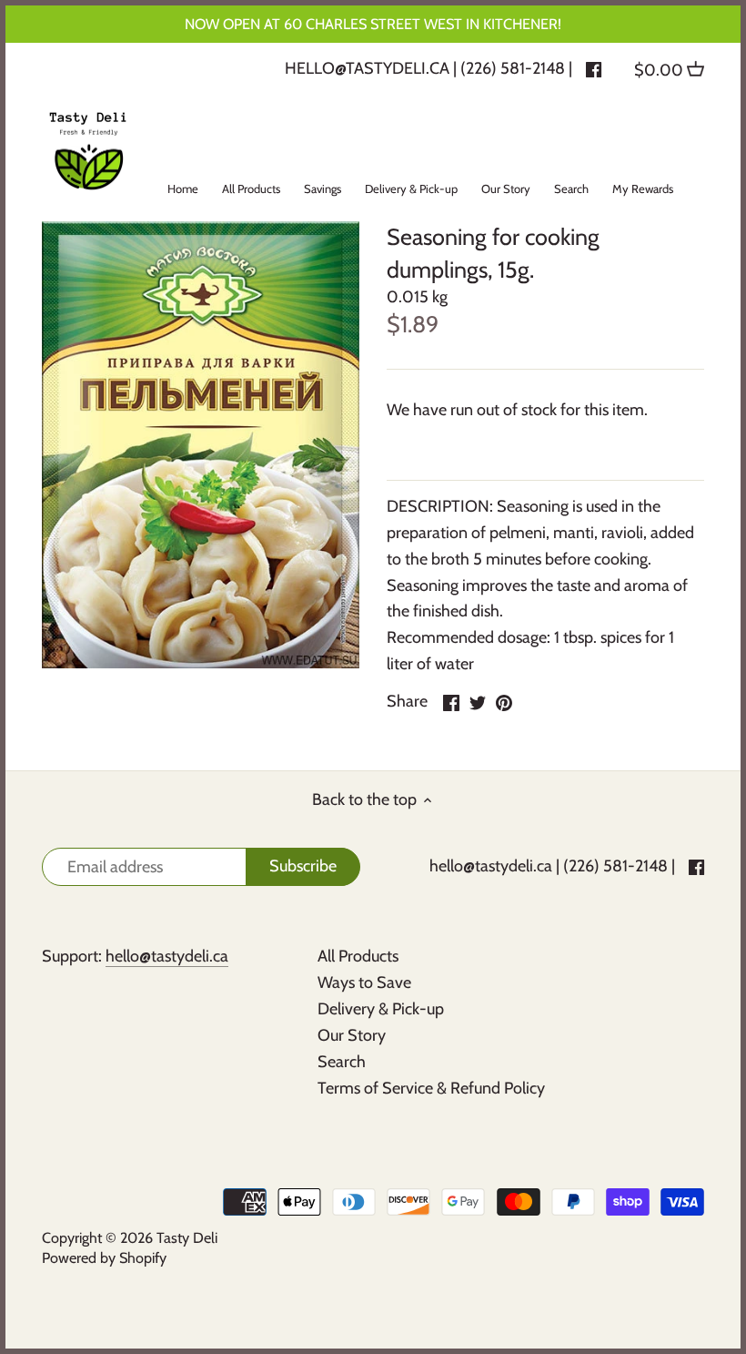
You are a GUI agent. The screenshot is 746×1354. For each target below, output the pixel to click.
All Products (358, 956)
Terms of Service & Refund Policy (431, 1088)
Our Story (352, 1035)
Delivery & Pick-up (381, 1009)
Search (342, 1062)
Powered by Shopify (104, 1257)
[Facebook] (593, 68)
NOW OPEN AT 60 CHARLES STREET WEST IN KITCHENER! (373, 24)
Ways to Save (364, 982)
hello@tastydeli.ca (367, 68)
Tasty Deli (186, 1237)
